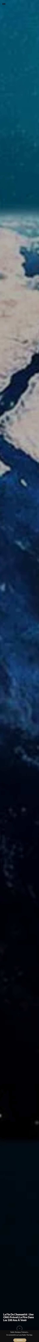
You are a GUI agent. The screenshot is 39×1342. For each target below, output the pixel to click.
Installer (20, 1340)
